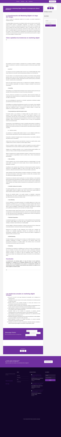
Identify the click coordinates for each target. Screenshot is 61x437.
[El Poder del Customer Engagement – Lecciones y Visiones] (37, 391)
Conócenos (22, 1)
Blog (26, 1)
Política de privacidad (9, 380)
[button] (21, 351)
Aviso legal (7, 383)
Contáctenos (31, 1)
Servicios (17, 1)
